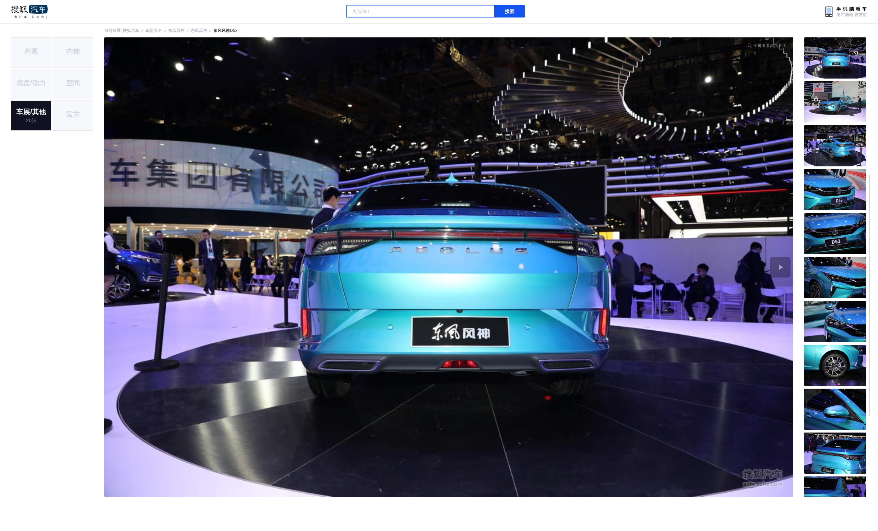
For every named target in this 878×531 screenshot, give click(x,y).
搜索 (509, 11)
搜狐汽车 (29, 12)
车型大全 (153, 30)
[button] (276, 267)
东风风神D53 (225, 30)
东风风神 (176, 30)
